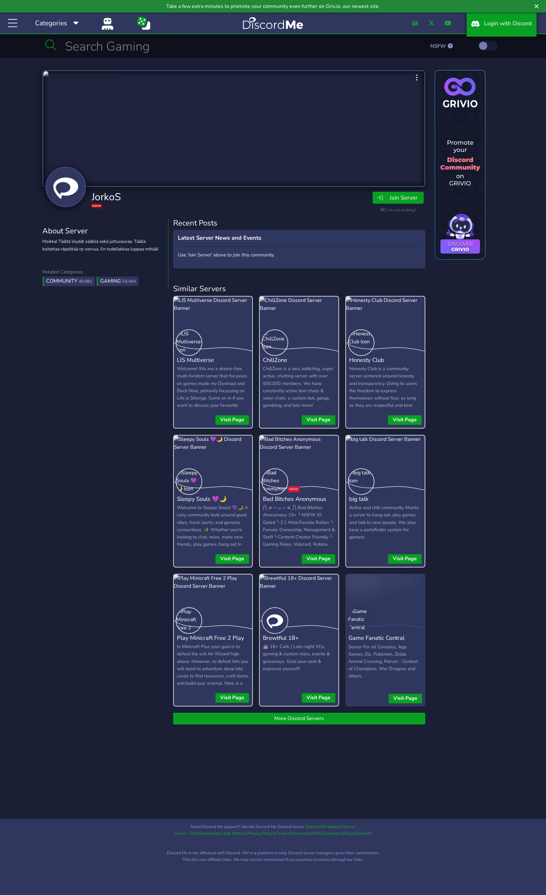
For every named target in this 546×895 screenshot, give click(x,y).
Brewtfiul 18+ (281, 638)
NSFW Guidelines (325, 833)
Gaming (118, 281)
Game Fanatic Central (376, 638)
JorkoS (106, 197)
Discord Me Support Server (330, 827)
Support (363, 833)
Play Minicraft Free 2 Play (210, 638)
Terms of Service (291, 833)
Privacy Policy (260, 833)
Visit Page (232, 419)
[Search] (50, 45)
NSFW (438, 46)
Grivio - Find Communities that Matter (210, 833)
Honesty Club (366, 360)
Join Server (403, 197)
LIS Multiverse (195, 360)
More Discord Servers (299, 718)
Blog (348, 833)
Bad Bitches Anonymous (294, 499)
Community (69, 281)
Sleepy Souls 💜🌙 (202, 499)
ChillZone (275, 360)
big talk (358, 499)
